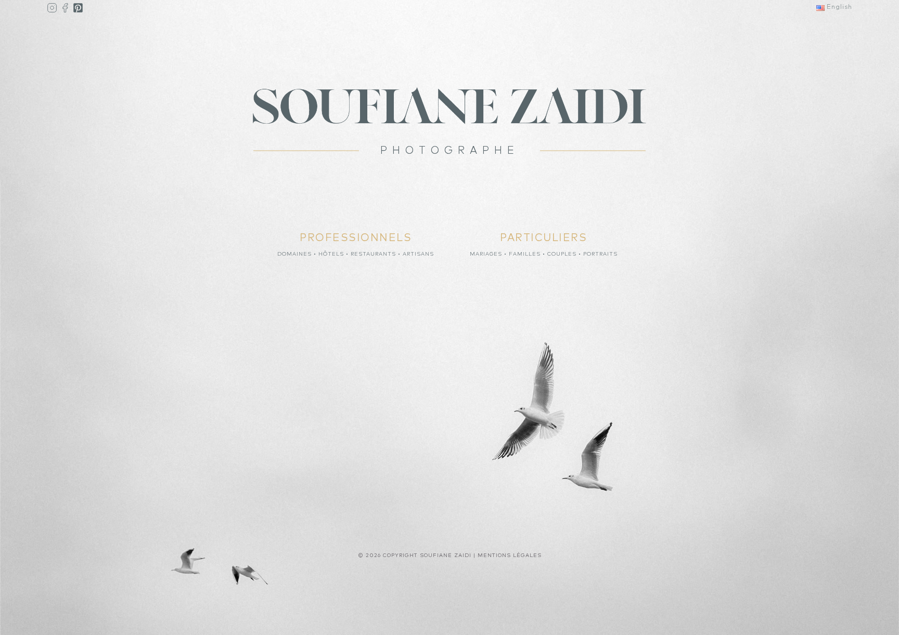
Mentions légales (510, 555)
